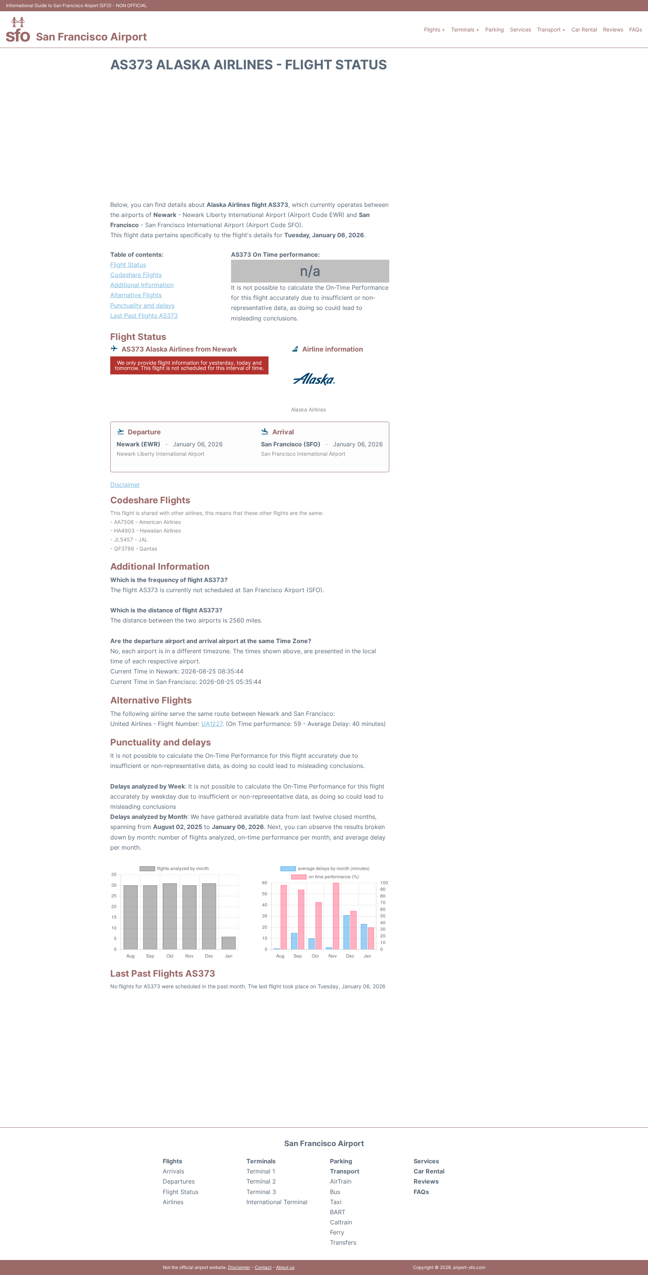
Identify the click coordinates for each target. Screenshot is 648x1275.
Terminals (261, 1161)
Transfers (343, 1242)
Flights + (434, 29)
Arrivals (173, 1171)
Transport (344, 1171)
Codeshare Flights (136, 274)
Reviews (613, 29)
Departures (179, 1181)
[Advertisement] (324, 139)
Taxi (336, 1202)
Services (520, 29)
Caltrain (341, 1222)
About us (285, 1267)
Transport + (551, 29)
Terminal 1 (260, 1171)
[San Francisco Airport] (18, 29)
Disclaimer (239, 1267)
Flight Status (128, 264)
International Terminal (277, 1202)
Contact (263, 1267)
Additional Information (142, 285)
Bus (335, 1192)
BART (337, 1212)
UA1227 (211, 723)
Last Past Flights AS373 (144, 315)
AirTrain (340, 1181)
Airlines (173, 1202)
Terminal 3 (261, 1192)
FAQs (635, 29)
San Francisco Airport (91, 36)
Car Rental (584, 29)
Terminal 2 (261, 1181)
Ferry (337, 1232)
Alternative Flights (136, 295)
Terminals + (465, 29)
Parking (494, 29)
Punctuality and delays (142, 305)
